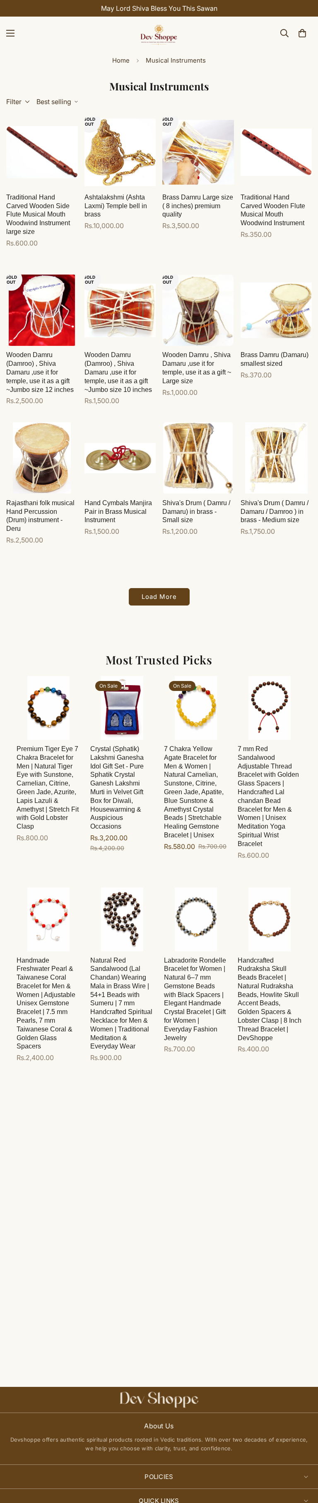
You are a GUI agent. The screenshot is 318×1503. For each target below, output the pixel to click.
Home (121, 60)
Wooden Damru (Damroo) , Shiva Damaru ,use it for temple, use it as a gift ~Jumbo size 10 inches (118, 372)
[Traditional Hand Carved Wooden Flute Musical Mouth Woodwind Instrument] (276, 152)
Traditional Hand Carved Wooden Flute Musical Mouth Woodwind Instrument (273, 210)
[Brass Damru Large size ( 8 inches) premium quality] (198, 152)
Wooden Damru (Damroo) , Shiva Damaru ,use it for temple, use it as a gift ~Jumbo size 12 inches (40, 372)
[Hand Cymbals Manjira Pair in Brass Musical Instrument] (120, 458)
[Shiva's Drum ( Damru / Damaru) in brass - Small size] (198, 458)
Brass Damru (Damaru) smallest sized (274, 359)
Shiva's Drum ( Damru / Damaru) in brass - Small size (196, 511)
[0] (302, 33)
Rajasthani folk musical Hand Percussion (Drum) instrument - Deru (40, 515)
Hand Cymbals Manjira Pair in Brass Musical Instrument (118, 511)
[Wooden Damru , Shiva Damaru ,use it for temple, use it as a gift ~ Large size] (198, 310)
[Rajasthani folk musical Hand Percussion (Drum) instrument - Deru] (42, 458)
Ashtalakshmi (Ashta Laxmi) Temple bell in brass (115, 206)
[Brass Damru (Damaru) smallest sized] (276, 310)
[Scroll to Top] (301, 1457)
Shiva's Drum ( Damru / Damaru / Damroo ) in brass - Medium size (274, 511)
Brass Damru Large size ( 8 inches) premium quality (197, 206)
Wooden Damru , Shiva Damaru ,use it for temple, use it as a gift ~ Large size (196, 367)
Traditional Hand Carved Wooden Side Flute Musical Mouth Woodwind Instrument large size (38, 214)
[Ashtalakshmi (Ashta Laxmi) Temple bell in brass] (120, 152)
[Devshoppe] (159, 33)
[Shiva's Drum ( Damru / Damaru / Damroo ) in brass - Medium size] (276, 458)
